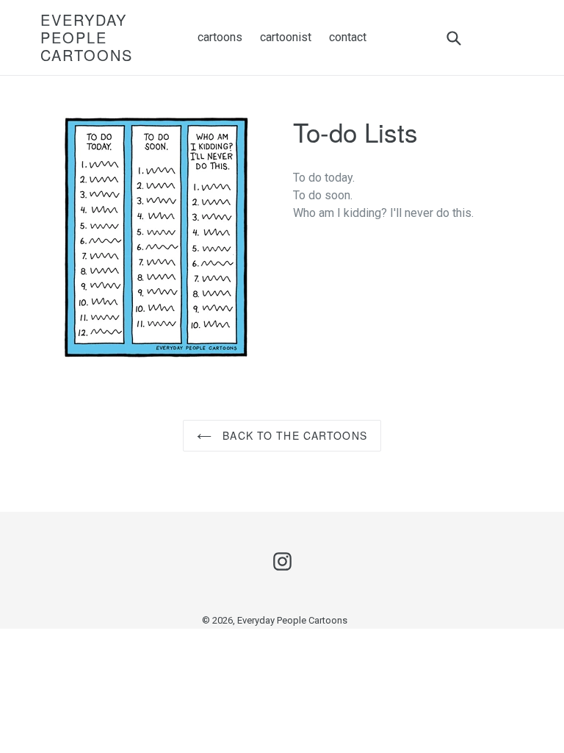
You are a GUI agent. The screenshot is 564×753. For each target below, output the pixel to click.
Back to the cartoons (293, 435)
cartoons (220, 37)
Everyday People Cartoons (86, 37)
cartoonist (285, 37)
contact (347, 37)
